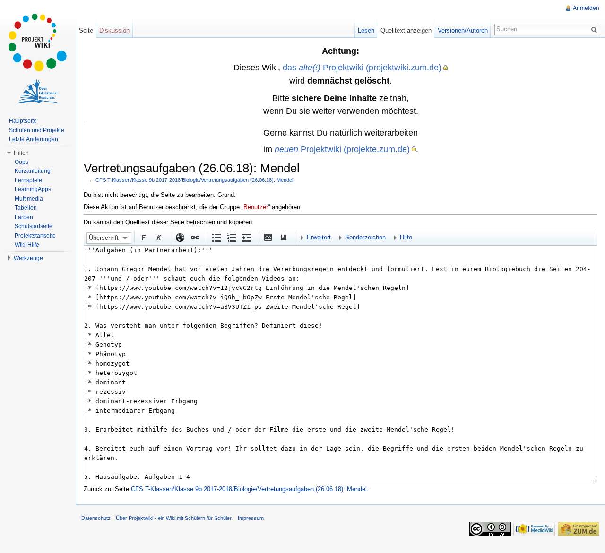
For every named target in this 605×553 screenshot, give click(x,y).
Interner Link (194, 237)
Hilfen (21, 153)
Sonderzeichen (365, 237)
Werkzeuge (28, 258)
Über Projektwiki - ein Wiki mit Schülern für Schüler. (174, 518)
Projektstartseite (35, 235)
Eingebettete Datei (267, 237)
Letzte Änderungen (33, 139)
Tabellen (26, 207)
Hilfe (406, 237)
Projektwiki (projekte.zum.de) (342, 149)
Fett (143, 237)
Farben (24, 217)
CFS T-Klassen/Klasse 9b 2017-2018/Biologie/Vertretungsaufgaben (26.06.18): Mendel (194, 180)
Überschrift (104, 237)
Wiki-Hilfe (27, 244)
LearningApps (33, 189)
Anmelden (586, 8)
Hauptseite (23, 121)
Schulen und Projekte (36, 130)
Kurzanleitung (33, 171)
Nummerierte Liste (231, 237)
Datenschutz (96, 518)
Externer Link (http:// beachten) (179, 237)
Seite (86, 30)
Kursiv (158, 237)
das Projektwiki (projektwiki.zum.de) (362, 67)
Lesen (366, 30)
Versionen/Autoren (463, 30)
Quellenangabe (282, 237)
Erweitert (319, 237)
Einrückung (246, 237)
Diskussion (114, 30)
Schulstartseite (33, 226)
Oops (21, 162)
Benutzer (255, 207)
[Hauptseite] (38, 42)
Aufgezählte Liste (216, 237)
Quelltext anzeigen (406, 30)
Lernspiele (28, 180)
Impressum (251, 518)
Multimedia (29, 199)
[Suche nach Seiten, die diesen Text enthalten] (595, 29)
